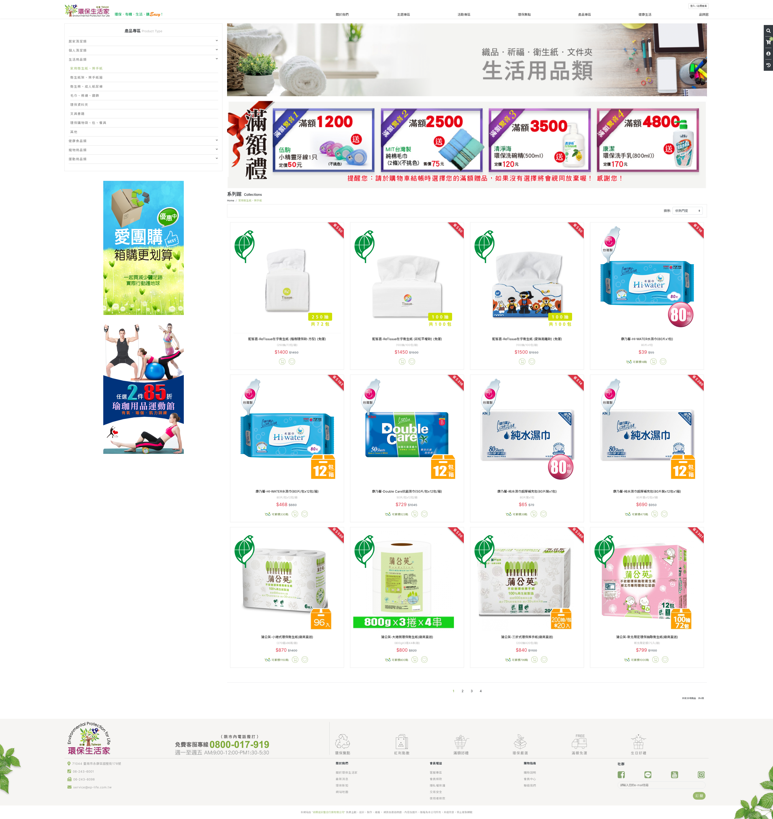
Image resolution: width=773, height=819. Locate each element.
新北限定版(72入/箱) (647, 643)
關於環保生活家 (347, 772)
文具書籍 (77, 114)
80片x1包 (647, 345)
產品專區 (584, 15)
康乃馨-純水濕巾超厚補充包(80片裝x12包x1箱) (647, 491)
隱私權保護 (437, 785)
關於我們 (343, 15)
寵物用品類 (78, 150)
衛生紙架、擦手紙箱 (86, 77)
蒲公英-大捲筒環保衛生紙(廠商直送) (407, 637)
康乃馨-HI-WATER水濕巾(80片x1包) (647, 339)
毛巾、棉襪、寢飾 (84, 96)
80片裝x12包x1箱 (647, 497)
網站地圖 (342, 792)
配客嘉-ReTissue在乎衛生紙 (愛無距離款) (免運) (527, 339)
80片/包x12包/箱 (287, 497)
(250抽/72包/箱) (287, 345)
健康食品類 (78, 141)
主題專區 (403, 15)
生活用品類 (78, 59)
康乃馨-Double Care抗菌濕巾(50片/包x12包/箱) (407, 491)
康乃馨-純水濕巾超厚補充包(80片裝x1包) (527, 491)
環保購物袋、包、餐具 (88, 123)
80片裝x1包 (527, 497)
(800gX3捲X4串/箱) (407, 643)
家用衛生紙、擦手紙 (86, 68)
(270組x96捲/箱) (287, 643)
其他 (74, 132)
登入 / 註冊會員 (698, 5)
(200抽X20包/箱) (527, 643)
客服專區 (436, 772)
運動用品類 (78, 159)
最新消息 (342, 779)
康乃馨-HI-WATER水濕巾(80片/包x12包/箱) (287, 491)
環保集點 (524, 15)
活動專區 (464, 15)
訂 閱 (699, 796)
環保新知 (342, 785)
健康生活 (645, 15)
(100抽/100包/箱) (407, 345)
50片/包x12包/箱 (407, 497)
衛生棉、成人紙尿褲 (86, 86)
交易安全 (436, 792)
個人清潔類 (78, 50)
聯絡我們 (530, 785)
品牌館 (704, 15)
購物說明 (530, 772)
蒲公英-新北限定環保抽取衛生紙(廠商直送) (647, 637)
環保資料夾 (79, 105)
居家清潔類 (78, 41)
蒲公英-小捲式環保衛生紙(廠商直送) (287, 637)
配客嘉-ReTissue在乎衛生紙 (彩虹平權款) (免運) (407, 339)
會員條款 (436, 779)
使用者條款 (437, 798)
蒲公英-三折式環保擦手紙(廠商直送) (527, 637)
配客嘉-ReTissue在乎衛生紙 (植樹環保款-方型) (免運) (287, 339)
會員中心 (530, 779)
